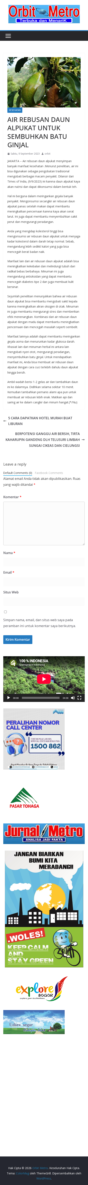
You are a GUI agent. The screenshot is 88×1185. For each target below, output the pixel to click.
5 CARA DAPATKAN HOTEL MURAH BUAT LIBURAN (40, 421)
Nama (9, 553)
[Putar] (9, 698)
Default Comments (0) (17, 473)
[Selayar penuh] (79, 698)
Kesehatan (15, 110)
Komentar (12, 497)
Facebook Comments (49, 473)
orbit (47, 153)
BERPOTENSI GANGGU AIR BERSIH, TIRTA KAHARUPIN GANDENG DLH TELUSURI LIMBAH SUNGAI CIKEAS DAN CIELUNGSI (43, 440)
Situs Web (11, 592)
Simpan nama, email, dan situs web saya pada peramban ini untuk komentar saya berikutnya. (39, 623)
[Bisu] (73, 698)
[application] (44, 679)
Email (8, 572)
